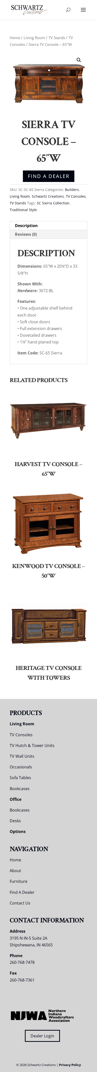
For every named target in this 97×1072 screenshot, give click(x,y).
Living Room (34, 37)
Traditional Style (23, 209)
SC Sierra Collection (53, 203)
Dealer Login (42, 1036)
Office (15, 799)
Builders (72, 189)
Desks (15, 821)
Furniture (18, 881)
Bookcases (20, 788)
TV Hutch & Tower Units (32, 745)
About (15, 870)
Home (15, 37)
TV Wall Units (22, 756)
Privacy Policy (70, 1065)
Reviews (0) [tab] (26, 234)
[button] (78, 60)
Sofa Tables (20, 777)
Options (18, 831)
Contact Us (20, 903)
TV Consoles (76, 196)
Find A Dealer (48, 176)
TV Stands (56, 37)
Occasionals (21, 767)
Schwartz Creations (48, 196)
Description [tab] (26, 225)
